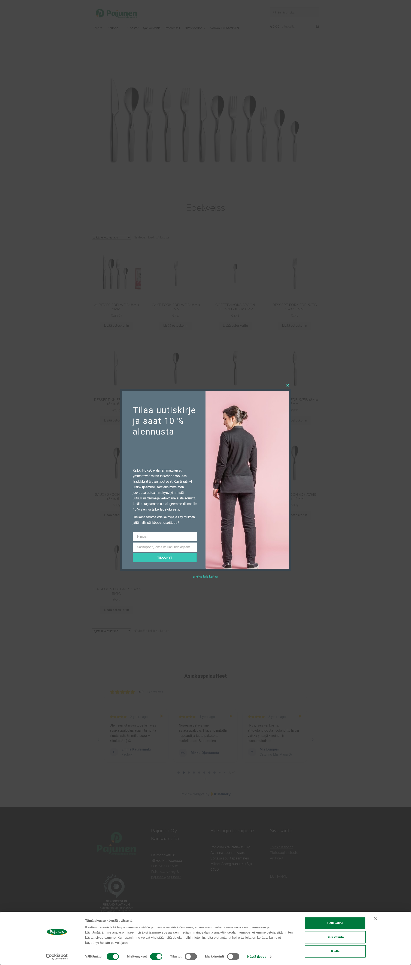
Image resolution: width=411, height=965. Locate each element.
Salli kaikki (335, 923)
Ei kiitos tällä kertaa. (205, 576)
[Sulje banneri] (375, 918)
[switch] (156, 956)
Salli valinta (335, 937)
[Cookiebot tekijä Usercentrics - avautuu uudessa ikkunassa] (57, 956)
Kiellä (335, 951)
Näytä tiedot (256, 956)
